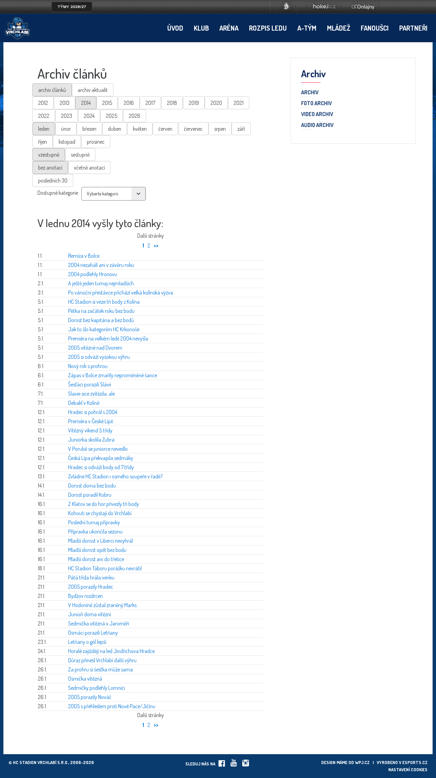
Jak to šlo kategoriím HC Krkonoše (103, 329)
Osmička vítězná (85, 678)
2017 (150, 102)
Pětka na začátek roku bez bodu (101, 310)
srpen (220, 128)
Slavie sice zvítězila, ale (91, 393)
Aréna (228, 27)
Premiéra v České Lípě (90, 421)
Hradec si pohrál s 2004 (92, 412)
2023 (66, 115)
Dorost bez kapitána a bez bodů (101, 320)
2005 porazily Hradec (90, 586)
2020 (216, 102)
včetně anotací (89, 167)
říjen (42, 141)
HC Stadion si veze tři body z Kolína (104, 301)
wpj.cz (362, 762)
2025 (111, 115)
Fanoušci (375, 27)
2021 (239, 102)
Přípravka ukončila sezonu (95, 531)
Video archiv (317, 114)
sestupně (80, 154)
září (241, 128)
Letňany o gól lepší (87, 641)
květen (140, 128)
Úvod (175, 27)
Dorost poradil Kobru (89, 494)
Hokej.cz (324, 7)
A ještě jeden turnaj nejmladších (101, 283)
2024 (89, 115)
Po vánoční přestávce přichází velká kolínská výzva (120, 292)
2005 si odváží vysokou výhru (99, 356)
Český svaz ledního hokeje (286, 7)
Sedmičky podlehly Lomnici (96, 687)
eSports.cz (414, 762)
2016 (129, 102)
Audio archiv (317, 125)
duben (114, 128)
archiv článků (52, 89)
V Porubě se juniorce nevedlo (98, 448)
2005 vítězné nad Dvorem (95, 347)
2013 (64, 102)
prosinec (96, 141)
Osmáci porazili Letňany (93, 632)
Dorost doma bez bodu (92, 485)
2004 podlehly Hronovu (92, 274)
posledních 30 (52, 180)
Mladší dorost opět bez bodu (97, 549)
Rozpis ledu (268, 27)
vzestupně (48, 154)
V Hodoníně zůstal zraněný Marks (102, 605)
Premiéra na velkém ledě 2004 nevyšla (108, 338)
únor (66, 128)
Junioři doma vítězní (89, 614)
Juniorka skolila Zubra (91, 439)
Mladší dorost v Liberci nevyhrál (100, 540)
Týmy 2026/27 (71, 7)
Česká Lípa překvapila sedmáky (100, 458)
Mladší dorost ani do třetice (96, 559)
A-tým (306, 27)
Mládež (338, 27)
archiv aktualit (93, 89)
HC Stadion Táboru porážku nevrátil (105, 568)
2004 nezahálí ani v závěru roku (101, 264)
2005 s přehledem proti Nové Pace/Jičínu (111, 706)
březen (89, 128)
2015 (107, 102)
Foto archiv (316, 103)
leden (43, 128)
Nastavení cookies (407, 769)
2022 (43, 115)
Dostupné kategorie (57, 192)
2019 (194, 102)
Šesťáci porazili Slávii (89, 384)
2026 (134, 115)
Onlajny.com (362, 7)
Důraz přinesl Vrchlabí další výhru (102, 660)
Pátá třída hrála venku (91, 577)
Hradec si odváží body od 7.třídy (101, 467)
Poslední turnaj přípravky (94, 522)
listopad (67, 141)
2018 (172, 102)
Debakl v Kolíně (83, 402)
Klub (201, 27)
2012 (43, 102)
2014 (86, 102)
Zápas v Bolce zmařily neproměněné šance (112, 375)
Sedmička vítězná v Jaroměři (98, 623)
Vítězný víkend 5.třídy (90, 430)
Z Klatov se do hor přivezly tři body (103, 504)
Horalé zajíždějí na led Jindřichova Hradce (111, 651)
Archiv (309, 93)
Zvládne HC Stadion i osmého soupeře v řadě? (115, 476)
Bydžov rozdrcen (85, 595)
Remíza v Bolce (83, 255)
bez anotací (50, 167)
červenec (193, 128)
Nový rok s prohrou (88, 366)
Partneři (413, 27)
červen (165, 128)
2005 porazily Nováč (89, 697)
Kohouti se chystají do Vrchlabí (99, 513)
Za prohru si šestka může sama (100, 669)
